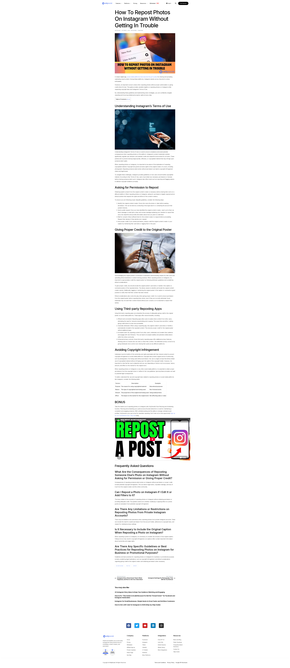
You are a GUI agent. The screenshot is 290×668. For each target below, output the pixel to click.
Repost (135, 565)
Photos (128, 565)
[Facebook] (128, 625)
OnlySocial (117, 30)
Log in (169, 3)
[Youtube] (145, 625)
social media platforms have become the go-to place (142, 77)
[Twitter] (136, 625)
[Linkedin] (153, 625)
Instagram (134, 30)
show (128, 99)
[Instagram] (161, 625)
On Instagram (119, 565)
